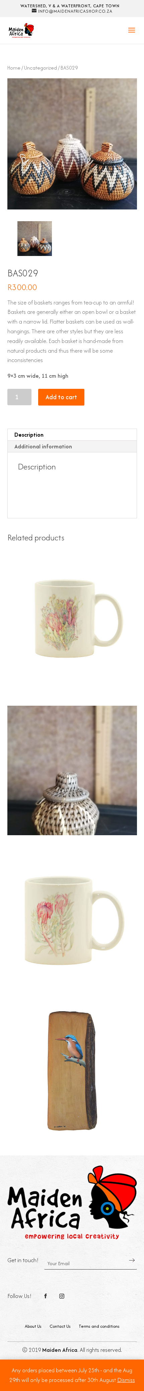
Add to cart (61, 397)
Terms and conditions (99, 1326)
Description (29, 435)
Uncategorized (40, 68)
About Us (33, 1326)
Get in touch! (23, 1260)
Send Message (132, 1260)
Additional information (43, 446)
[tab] (72, 435)
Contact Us (60, 1326)
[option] (34, 238)
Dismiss (126, 1380)
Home (13, 68)
